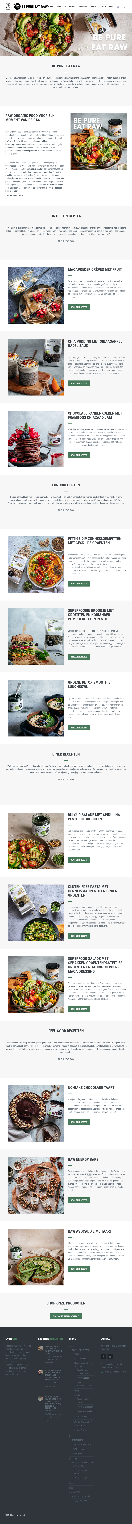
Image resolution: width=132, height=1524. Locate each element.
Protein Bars (79, 1425)
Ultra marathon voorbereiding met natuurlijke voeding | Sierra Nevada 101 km (53, 1375)
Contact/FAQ (106, 6)
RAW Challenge (78, 1449)
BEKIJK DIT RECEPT (79, 307)
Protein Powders (81, 1430)
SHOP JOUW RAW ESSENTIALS (66, 1316)
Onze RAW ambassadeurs (83, 1444)
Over (59, 6)
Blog (93, 6)
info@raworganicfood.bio (115, 1371)
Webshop (83, 6)
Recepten (70, 6)
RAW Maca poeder (84, 1411)
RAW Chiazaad (83, 1377)
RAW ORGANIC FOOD (81, 1350)
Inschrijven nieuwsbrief (82, 1496)
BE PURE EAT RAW (79, 1478)
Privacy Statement (79, 1500)
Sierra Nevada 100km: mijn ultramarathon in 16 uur (53, 1349)
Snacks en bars (80, 1416)
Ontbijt (77, 1354)
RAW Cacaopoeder (85, 1407)
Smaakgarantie (78, 1453)
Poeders (77, 1395)
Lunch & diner (80, 1358)
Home (50, 6)
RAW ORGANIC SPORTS (82, 1422)
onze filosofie (77, 1440)
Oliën (76, 1390)
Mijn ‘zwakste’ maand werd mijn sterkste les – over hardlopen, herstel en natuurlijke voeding (52, 1404)
